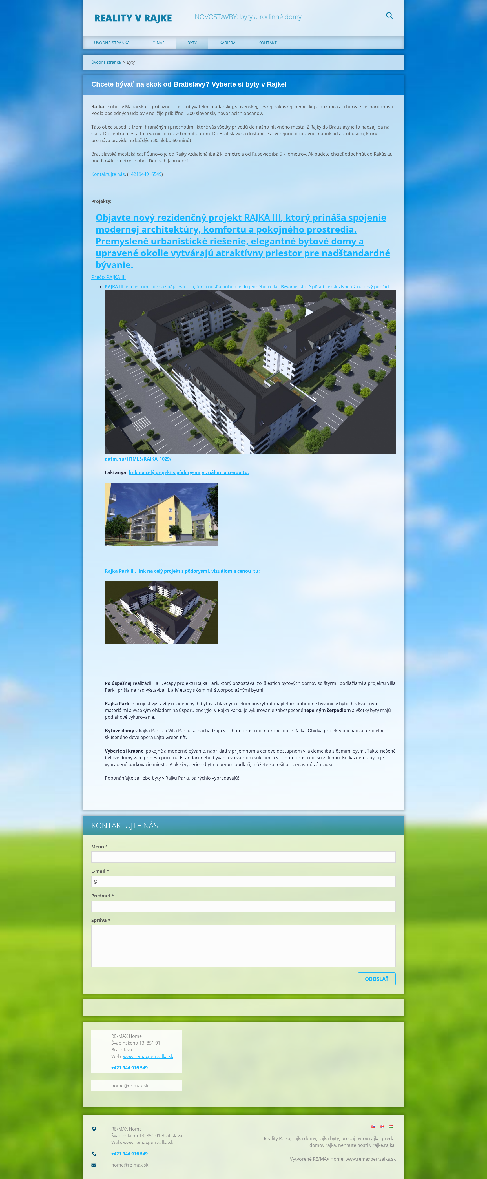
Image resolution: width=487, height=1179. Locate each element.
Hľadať (389, 16)
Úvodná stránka (112, 42)
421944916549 (146, 174)
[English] (382, 1126)
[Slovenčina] (373, 1126)
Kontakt (267, 42)
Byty (192, 42)
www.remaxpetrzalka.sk (148, 1056)
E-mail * (100, 871)
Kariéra (228, 42)
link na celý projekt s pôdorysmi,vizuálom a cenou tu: (189, 472)
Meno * (99, 847)
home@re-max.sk (129, 1086)
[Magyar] (391, 1126)
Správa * (100, 920)
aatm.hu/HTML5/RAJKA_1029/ (138, 459)
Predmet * (102, 896)
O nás (158, 42)
